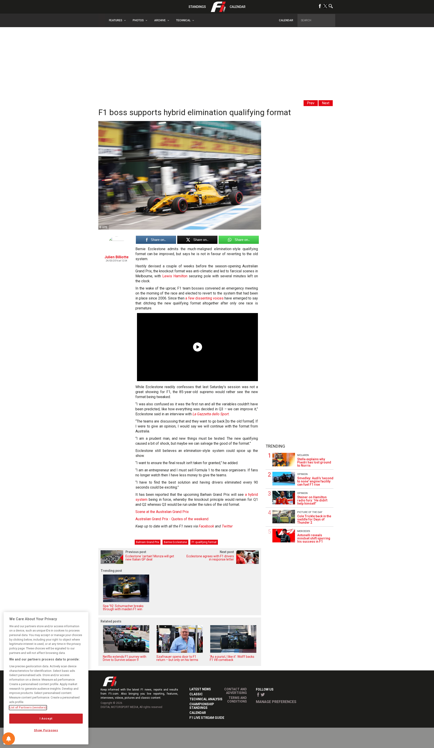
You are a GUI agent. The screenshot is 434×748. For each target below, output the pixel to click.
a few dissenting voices (204, 298)
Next (325, 103)
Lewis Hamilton (174, 276)
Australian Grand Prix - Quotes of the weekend (171, 519)
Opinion (302, 474)
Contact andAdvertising (235, 691)
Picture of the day (309, 512)
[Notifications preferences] (8, 738)
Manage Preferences (276, 702)
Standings (197, 7)
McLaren (303, 455)
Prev (310, 103)
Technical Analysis (205, 699)
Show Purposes (46, 730)
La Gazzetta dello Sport (211, 414)
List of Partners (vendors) (28, 707)
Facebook (206, 526)
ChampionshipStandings (201, 706)
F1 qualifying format (204, 542)
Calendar (237, 7)
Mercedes (303, 531)
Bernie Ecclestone (175, 542)
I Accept (46, 718)
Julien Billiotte (116, 257)
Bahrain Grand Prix (147, 542)
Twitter (227, 526)
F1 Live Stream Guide (206, 718)
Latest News (200, 689)
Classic (196, 694)
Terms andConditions (237, 699)
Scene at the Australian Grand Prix (162, 512)
